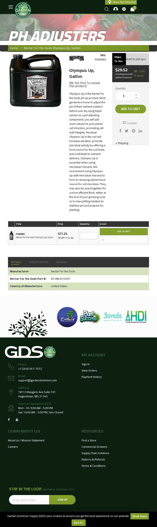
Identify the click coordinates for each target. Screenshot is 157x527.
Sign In (86, 364)
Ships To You (118, 59)
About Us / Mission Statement (26, 440)
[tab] (16, 262)
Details (16, 262)
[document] (78, 519)
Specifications (39, 262)
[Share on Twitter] (127, 130)
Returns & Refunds (93, 459)
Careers (13, 446)
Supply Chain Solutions (95, 453)
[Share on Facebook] (120, 130)
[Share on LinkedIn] (140, 130)
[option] (67, 317)
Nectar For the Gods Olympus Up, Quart (34, 237)
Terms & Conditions (94, 465)
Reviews (61, 262)
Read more (139, 516)
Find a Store (89, 440)
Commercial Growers (94, 446)
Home (14, 48)
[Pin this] (133, 130)
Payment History (92, 376)
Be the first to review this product (84, 84)
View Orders (89, 370)
